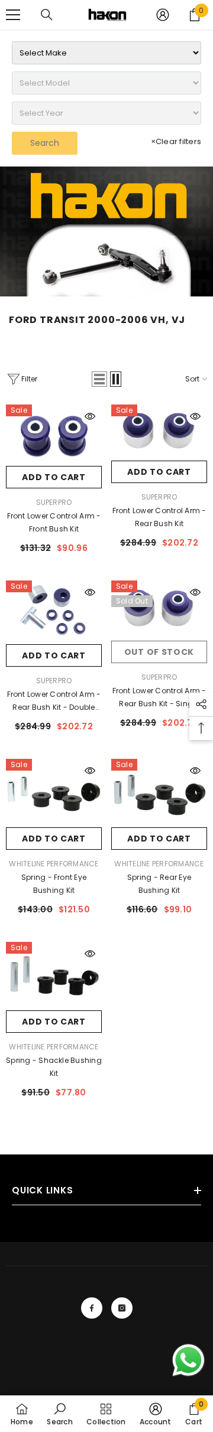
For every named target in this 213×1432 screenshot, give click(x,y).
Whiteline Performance (53, 864)
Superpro (54, 502)
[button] (99, 379)
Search (44, 143)
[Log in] (162, 14)
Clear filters (176, 141)
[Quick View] (90, 416)
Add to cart (54, 477)
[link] (106, 231)
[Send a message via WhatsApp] (188, 1360)
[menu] (13, 15)
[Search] (47, 15)
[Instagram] (122, 1308)
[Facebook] (91, 1308)
